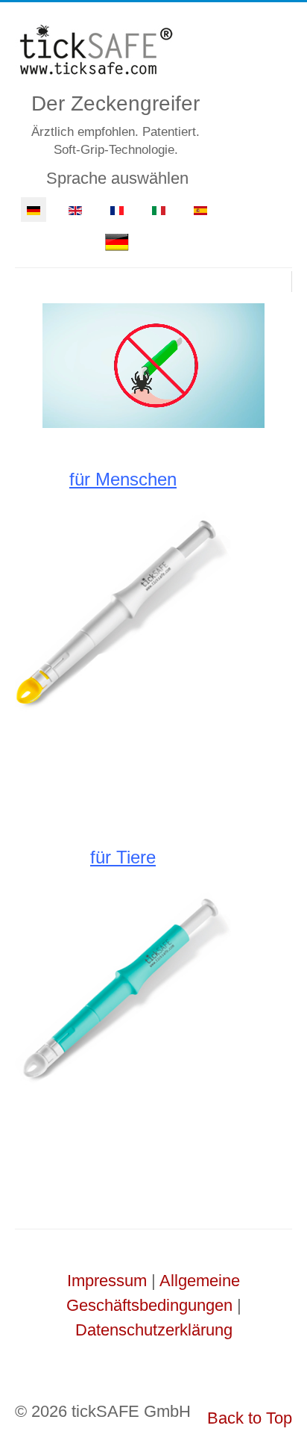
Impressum (107, 1280)
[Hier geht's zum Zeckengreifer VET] (123, 986)
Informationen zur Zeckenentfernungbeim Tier (123, 1136)
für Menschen (123, 479)
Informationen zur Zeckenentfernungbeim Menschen (123, 758)
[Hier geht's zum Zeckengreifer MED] (123, 608)
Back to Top (249, 1418)
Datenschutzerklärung (153, 1330)
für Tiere (123, 857)
